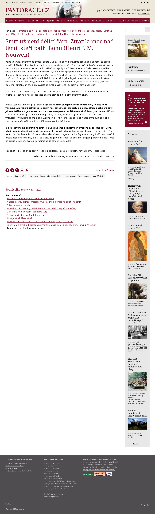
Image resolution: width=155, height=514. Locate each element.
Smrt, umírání (20, 176)
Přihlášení (133, 66)
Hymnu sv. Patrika (56, 494)
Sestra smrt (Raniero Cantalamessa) (25, 215)
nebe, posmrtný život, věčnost (77, 176)
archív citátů (144, 13)
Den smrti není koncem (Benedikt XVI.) (27, 211)
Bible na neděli (136, 81)
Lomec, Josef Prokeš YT (94, 465)
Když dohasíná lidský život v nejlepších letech (30, 198)
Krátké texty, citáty (92, 30)
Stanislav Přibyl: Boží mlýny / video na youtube (137, 278)
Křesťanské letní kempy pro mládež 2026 (136, 41)
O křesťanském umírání (19, 205)
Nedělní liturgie (137, 123)
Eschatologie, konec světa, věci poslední (60, 30)
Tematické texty (25, 30)
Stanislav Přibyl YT (101, 462)
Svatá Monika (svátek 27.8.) (135, 142)
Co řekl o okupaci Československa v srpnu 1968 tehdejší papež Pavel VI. (137, 317)
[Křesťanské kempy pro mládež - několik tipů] (137, 50)
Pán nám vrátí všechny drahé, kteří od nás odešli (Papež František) (41, 208)
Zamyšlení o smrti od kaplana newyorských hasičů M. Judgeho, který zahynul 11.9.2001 (52, 224)
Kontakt (8, 504)
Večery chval (105, 467)
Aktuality (132, 134)
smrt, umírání (20, 228)
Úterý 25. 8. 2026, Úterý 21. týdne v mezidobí (137, 101)
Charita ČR (100, 459)
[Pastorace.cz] (27, 11)
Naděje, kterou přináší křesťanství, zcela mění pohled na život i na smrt (44, 201)
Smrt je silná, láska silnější (20, 218)
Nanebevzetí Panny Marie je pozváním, (123, 10)
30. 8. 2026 (131, 85)
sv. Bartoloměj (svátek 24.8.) (135, 226)
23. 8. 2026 (139, 85)
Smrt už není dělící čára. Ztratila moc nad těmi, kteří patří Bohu (40, 221)
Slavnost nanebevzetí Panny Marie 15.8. (137, 413)
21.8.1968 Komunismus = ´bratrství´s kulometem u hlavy (135, 364)
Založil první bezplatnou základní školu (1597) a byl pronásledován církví (135, 192)
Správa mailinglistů (138, 70)
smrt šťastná (98, 176)
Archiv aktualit (133, 444)
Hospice (108, 459)
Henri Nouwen (107, 170)
